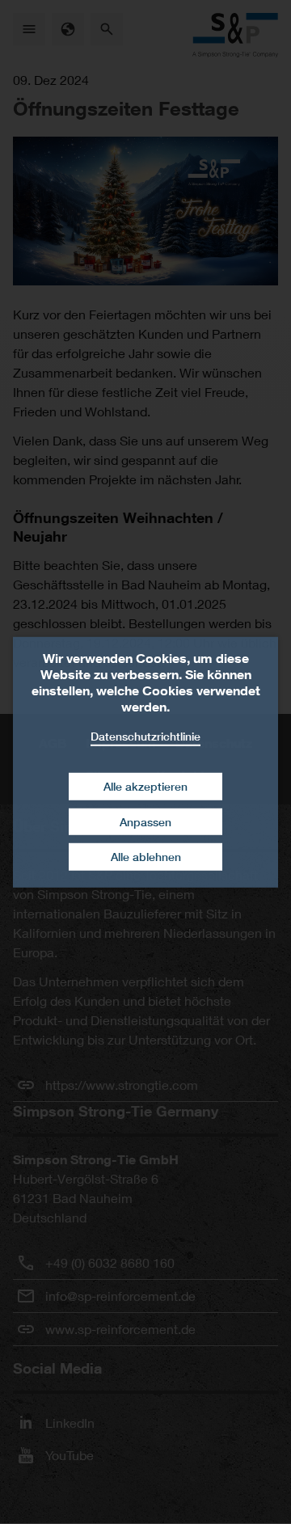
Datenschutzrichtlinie (145, 735)
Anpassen (145, 822)
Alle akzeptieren (145, 786)
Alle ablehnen (146, 856)
